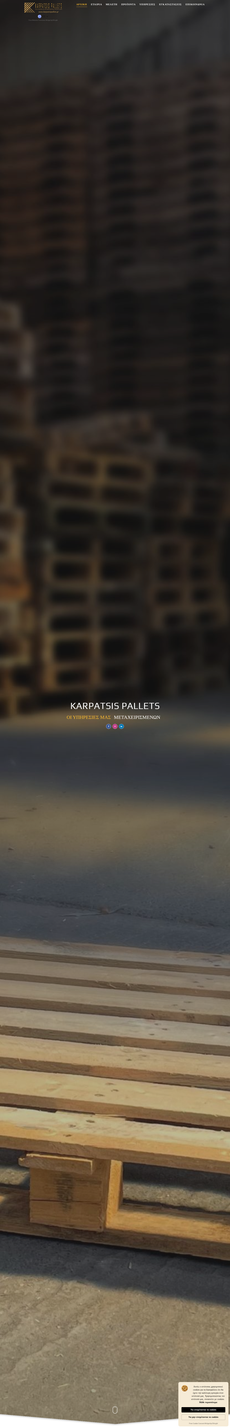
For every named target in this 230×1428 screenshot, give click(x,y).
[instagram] (115, 726)
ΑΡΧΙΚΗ (81, 4)
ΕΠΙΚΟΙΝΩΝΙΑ (195, 4)
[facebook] (108, 726)
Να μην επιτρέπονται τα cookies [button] (203, 1417)
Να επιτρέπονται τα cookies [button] (203, 1410)
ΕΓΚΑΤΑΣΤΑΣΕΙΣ (170, 4)
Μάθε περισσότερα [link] (208, 1402)
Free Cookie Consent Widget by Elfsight (203, 1423)
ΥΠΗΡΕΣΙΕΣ (147, 4)
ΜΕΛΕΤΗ (112, 4)
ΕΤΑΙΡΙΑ (96, 4)
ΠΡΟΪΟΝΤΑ (128, 4)
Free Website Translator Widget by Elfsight (43, 20)
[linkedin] (121, 726)
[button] (43, 16)
